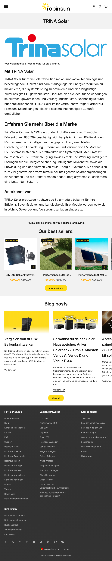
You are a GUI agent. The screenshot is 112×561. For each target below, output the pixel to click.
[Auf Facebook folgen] (5, 541)
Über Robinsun (11, 418)
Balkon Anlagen (47, 456)
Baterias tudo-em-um (91, 427)
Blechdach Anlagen (49, 470)
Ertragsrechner (47, 479)
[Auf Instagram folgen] (20, 541)
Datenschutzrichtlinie (14, 515)
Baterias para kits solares (93, 423)
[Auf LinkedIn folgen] (48, 541)
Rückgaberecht (11, 525)
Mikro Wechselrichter (91, 446)
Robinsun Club (11, 446)
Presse (7, 484)
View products (56, 288)
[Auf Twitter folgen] (12, 541)
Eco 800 (44, 427)
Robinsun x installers (14, 475)
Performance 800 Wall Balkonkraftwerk (91, 275)
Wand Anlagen (47, 460)
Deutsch (66, 549)
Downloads (9, 494)
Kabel (84, 451)
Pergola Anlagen (48, 451)
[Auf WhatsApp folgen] (55, 541)
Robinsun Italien (12, 460)
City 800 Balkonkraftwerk (20, 274)
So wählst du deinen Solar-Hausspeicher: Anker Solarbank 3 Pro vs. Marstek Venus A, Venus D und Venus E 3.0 (75, 350)
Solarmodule (87, 442)
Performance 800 (48, 423)
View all (56, 398)
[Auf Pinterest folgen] (27, 541)
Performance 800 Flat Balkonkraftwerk (56, 275)
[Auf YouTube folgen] (34, 541)
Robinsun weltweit (13, 470)
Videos (7, 489)
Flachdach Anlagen (49, 442)
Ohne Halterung (47, 475)
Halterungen (87, 456)
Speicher (85, 418)
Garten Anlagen (47, 446)
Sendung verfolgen (13, 479)
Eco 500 (44, 418)
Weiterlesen (10, 370)
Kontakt (8, 432)
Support (8, 442)
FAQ (6, 437)
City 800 (44, 432)
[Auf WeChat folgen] (62, 541)
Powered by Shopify (63, 555)
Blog (6, 423)
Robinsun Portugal (13, 465)
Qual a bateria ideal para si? (94, 437)
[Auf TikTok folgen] (41, 541)
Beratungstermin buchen (16, 498)
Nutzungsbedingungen (15, 520)
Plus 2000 (44, 437)
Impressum (9, 534)
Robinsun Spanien (13, 451)
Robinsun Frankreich (14, 456)
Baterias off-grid (89, 432)
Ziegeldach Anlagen (49, 465)
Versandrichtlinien (13, 529)
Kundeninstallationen (14, 427)
